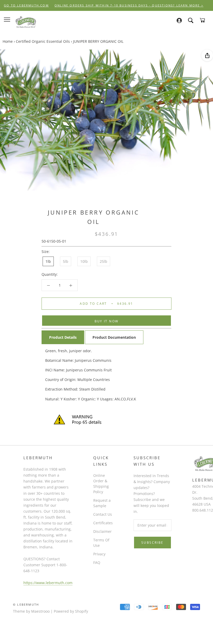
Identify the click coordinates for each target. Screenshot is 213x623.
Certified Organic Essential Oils (43, 41)
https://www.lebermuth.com (47, 582)
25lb (103, 261)
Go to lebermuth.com (26, 5)
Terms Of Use (101, 542)
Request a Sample (102, 503)
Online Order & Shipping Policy (101, 483)
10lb (84, 261)
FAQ (96, 562)
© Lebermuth (26, 604)
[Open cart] (202, 20)
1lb (48, 261)
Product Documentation (114, 337)
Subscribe (152, 542)
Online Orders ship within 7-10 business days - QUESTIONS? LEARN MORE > (129, 5)
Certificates (103, 522)
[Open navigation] (7, 19)
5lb (65, 261)
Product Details (63, 337)
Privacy (99, 553)
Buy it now (107, 321)
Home (8, 41)
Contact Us (102, 514)
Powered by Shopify (71, 611)
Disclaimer (102, 531)
